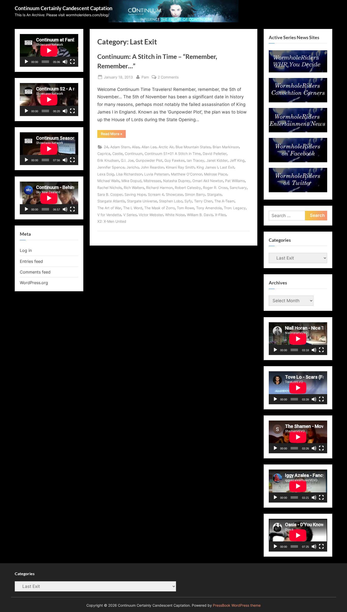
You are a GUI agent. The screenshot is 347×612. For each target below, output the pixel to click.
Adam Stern (120, 147)
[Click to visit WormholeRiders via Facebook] (298, 160)
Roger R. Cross (215, 187)
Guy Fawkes (174, 160)
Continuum (134, 153)
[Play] (26, 61)
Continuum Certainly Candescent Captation (63, 8)
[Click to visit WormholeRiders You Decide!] (298, 70)
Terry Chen (203, 201)
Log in (26, 250)
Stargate (214, 194)
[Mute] (65, 61)
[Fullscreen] (72, 61)
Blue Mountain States (193, 147)
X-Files (220, 215)
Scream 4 (156, 194)
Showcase (174, 194)
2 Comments (168, 77)
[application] (49, 50)
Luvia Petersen (156, 174)
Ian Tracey (195, 160)
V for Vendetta (109, 215)
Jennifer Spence (110, 167)
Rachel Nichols (109, 187)
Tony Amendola (209, 208)
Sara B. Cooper (109, 194)
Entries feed (31, 261)
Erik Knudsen (108, 160)
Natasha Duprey (176, 181)
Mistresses (152, 181)
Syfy (188, 201)
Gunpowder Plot (149, 160)
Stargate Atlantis (111, 201)
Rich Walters (134, 187)
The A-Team (224, 201)
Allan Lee (148, 147)
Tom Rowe (185, 208)
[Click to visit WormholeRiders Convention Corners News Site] (298, 100)
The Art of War (109, 208)
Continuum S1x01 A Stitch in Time (173, 153)
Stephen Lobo (170, 201)
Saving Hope (135, 194)
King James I (207, 167)
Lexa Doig (105, 174)
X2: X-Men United (111, 221)
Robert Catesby (188, 187)
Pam (145, 77)
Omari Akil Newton (207, 181)
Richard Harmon (159, 187)
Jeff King (237, 160)
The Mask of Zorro (159, 208)
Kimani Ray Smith (180, 167)
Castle (117, 153)
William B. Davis (200, 215)
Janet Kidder (217, 160)
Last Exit (227, 167)
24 (106, 147)
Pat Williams (235, 181)
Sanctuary (238, 187)
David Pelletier (215, 153)
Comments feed (35, 272)
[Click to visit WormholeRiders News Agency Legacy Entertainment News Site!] (298, 130)
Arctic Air (166, 147)
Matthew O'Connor (186, 174)
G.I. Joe (127, 160)
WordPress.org (34, 282)
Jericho (133, 167)
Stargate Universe (142, 201)
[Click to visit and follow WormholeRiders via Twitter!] (298, 190)
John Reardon (152, 167)
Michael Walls (108, 181)
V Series (130, 215)
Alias (135, 147)
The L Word (132, 208)
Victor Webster (151, 215)
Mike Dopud (131, 181)
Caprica (103, 153)
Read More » (113, 134)
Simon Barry (195, 194)
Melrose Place (215, 174)
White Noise (175, 215)
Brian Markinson (226, 147)
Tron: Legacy (235, 208)
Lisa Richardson (129, 174)
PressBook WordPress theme (237, 605)
